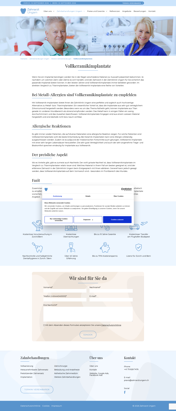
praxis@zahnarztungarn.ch (136, 380)
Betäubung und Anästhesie (67, 370)
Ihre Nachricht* (50, 305)
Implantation (26, 377)
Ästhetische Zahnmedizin (66, 373)
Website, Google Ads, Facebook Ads (99, 374)
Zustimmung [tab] (57, 196)
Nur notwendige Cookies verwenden (59, 219)
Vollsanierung (26, 366)
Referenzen (115, 11)
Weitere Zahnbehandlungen (61, 59)
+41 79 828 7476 (131, 369)
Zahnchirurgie (60, 366)
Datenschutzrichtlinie (111, 325)
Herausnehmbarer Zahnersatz (34, 370)
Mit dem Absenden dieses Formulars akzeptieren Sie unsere (83, 325)
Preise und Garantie (96, 11)
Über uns (47, 11)
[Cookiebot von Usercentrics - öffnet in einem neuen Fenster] (123, 189)
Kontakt (152, 11)
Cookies (46, 406)
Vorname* (48, 287)
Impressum (56, 406)
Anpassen (86, 219)
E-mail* (93, 296)
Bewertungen (140, 11)
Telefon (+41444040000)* (55, 296)
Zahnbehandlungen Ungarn (69, 11)
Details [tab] (88, 196)
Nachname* (95, 287)
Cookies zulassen (117, 219)
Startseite (23, 59)
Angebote (126, 11)
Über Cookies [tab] (118, 196)
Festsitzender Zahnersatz (32, 373)
